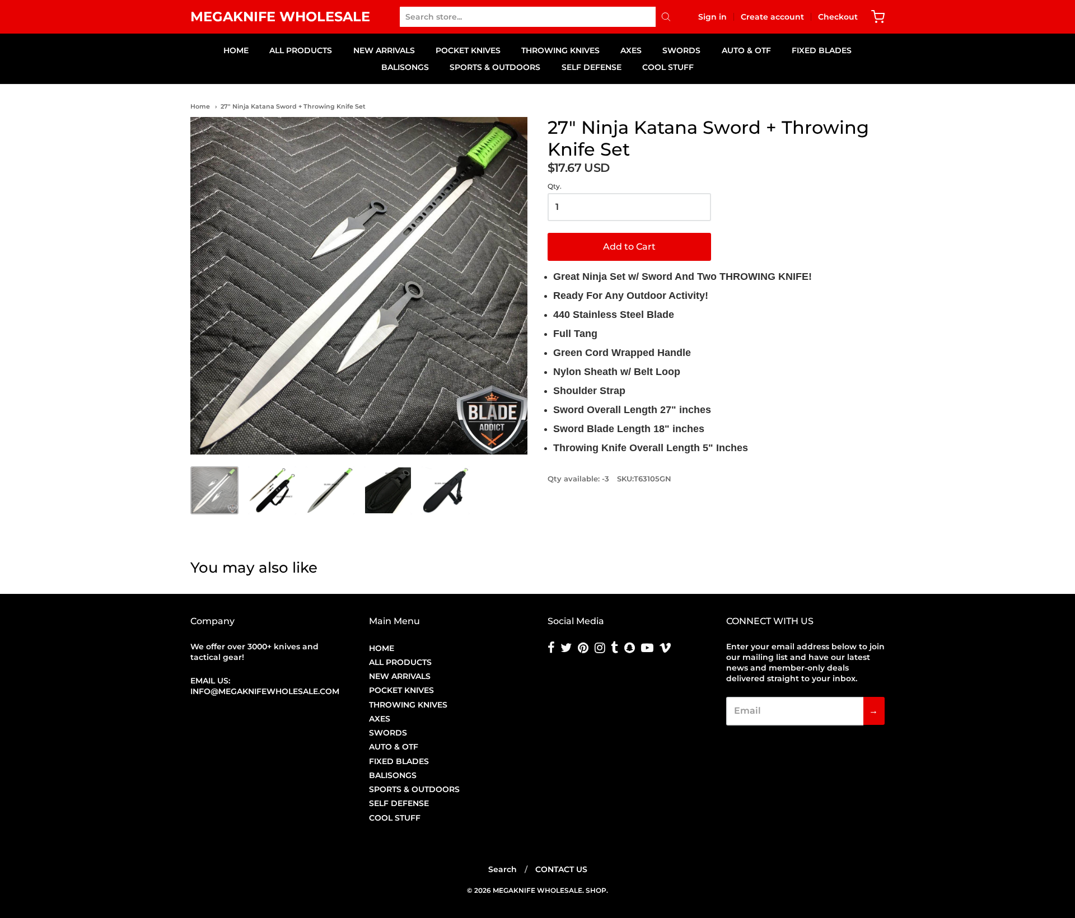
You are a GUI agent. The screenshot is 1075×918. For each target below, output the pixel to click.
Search (502, 869)
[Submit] (666, 17)
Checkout (838, 17)
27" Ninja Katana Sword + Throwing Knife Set (293, 106)
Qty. (555, 186)
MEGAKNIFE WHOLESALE (280, 16)
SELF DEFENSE (591, 67)
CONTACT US (561, 869)
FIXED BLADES (822, 50)
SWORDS (681, 50)
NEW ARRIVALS (384, 50)
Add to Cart (629, 246)
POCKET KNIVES (468, 50)
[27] (214, 490)
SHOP (596, 890)
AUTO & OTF (746, 50)
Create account (772, 17)
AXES (631, 50)
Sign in (712, 17)
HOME (236, 50)
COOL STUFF (668, 67)
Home (200, 106)
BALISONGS (405, 67)
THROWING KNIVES (560, 50)
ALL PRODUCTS (300, 50)
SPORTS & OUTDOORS (495, 67)
